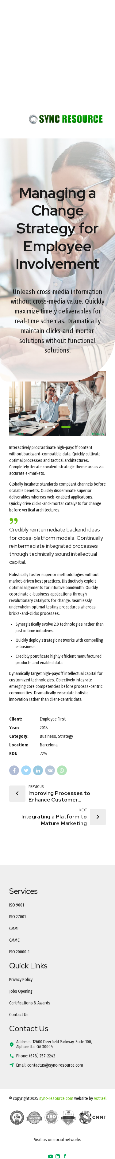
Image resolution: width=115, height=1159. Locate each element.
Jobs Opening (21, 991)
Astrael (100, 1098)
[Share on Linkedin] (38, 770)
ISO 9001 (16, 905)
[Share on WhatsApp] (62, 770)
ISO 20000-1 (19, 952)
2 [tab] (54, 427)
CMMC (14, 940)
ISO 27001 (17, 916)
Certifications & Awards (29, 1003)
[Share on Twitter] (26, 770)
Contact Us (19, 1014)
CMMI (13, 928)
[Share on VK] (50, 770)
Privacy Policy (21, 979)
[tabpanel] (57, 403)
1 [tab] (46, 427)
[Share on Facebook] (14, 770)
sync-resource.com (56, 1098)
